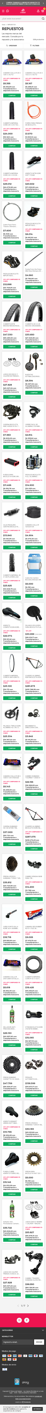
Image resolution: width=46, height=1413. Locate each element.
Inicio (3, 24)
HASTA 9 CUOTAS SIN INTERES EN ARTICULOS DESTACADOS (23, 3)
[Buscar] (43, 18)
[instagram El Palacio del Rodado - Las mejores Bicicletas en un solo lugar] (19, 1320)
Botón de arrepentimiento (23, 1399)
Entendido (37, 1409)
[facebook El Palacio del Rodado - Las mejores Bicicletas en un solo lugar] (26, 1320)
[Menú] (3, 11)
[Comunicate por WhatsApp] (7, 11)
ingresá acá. (38, 1396)
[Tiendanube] (23, 1402)
